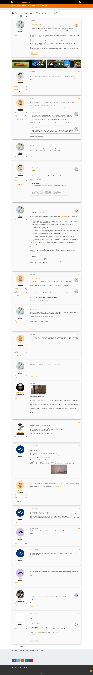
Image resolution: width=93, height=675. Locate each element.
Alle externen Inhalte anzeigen (49, 189)
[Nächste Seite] (27, 16)
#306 (78, 205)
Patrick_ (43, 300)
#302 (79, 71)
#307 (79, 274)
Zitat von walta (36, 594)
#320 (79, 613)
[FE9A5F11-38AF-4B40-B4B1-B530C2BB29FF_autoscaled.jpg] (38, 390)
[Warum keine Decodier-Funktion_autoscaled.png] (38, 255)
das (40, 632)
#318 (79, 569)
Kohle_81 (40, 35)
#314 (79, 481)
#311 (79, 383)
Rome (33, 74)
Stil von (47, 671)
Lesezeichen (16, 89)
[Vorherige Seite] (12, 16)
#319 (79, 590)
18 (24, 16)
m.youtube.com (62, 183)
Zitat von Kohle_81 (37, 210)
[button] (81, 16)
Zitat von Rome (36, 112)
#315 (79, 508)
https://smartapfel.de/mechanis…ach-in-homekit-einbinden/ (59, 485)
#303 (79, 98)
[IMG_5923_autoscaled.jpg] (59, 469)
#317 (79, 549)
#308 (78, 307)
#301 (79, 20)
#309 (78, 334)
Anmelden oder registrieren (71, 2)
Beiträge (15, 35)
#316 (79, 528)
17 (22, 16)
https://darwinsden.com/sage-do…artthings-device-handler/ (43, 105)
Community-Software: (46, 673)
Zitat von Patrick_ (37, 24)
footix (33, 483)
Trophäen (16, 86)
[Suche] (80, 2)
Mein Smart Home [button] (34, 436)
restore (33, 615)
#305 (79, 164)
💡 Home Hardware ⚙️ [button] (35, 640)
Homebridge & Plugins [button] (35, 415)
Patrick (34, 35)
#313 (79, 445)
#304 (78, 142)
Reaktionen (16, 33)
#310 (79, 362)
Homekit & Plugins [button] (34, 91)
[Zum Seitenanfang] (91, 671)
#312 (79, 422)
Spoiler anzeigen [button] (34, 53)
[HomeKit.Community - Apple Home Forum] (37, 2)
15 (18, 16)
